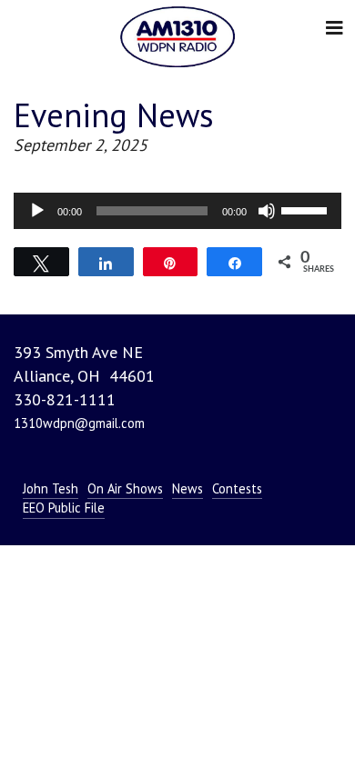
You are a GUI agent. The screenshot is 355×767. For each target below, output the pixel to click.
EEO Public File (64, 507)
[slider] (306, 209)
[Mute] (267, 211)
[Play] (37, 211)
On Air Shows (125, 488)
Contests (237, 488)
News (187, 488)
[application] (177, 211)
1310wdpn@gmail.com (79, 423)
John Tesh (50, 488)
